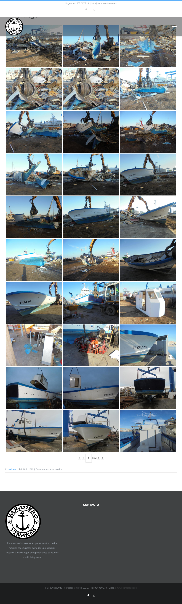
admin (12, 469)
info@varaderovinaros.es (104, 3)
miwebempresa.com (127, 587)
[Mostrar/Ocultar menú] (174, 26)
